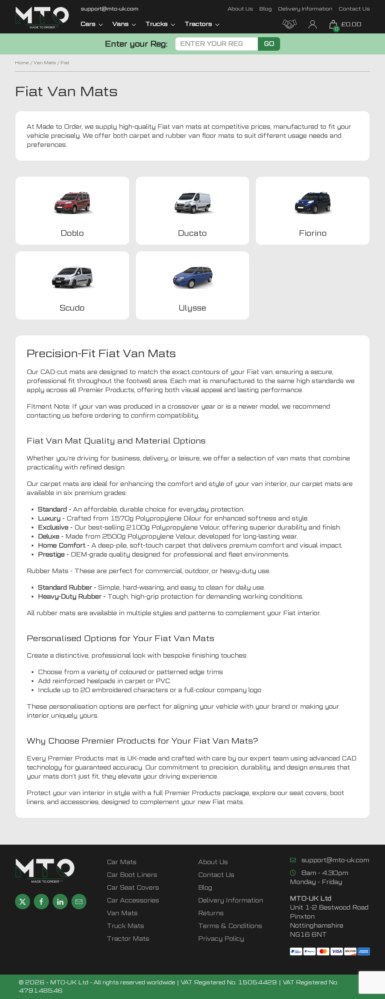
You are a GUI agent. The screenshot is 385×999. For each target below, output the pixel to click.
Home (22, 62)
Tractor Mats (128, 938)
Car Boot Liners (132, 874)
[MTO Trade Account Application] (289, 23)
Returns (211, 913)
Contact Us (354, 8)
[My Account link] (312, 23)
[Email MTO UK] (78, 901)
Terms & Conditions (230, 926)
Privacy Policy (221, 938)
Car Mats (121, 862)
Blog (265, 8)
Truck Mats (125, 926)
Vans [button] (120, 23)
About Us (240, 8)
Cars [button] (88, 23)
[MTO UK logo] (42, 17)
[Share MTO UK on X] (22, 901)
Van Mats (44, 62)
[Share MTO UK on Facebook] (41, 901)
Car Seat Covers (133, 887)
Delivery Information (305, 8)
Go (269, 43)
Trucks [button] (157, 23)
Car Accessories (133, 900)
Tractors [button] (198, 23)
